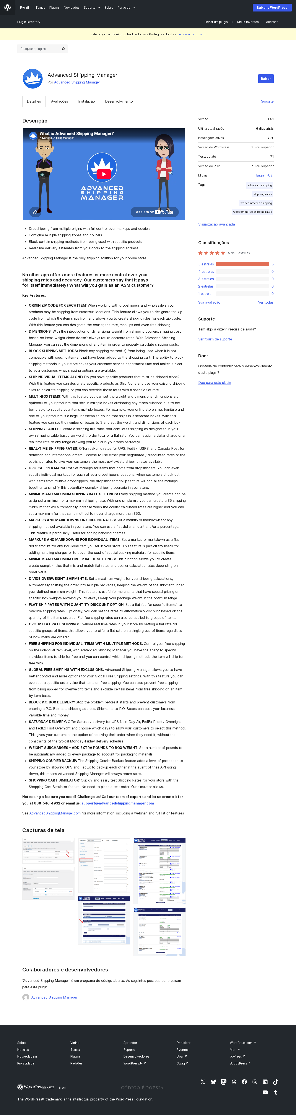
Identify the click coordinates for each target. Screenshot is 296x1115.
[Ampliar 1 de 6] (69, 844)
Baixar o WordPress (272, 7)
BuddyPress (240, 1063)
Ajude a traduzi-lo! (192, 34)
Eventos (183, 1049)
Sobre (21, 1043)
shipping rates (263, 194)
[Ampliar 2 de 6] (69, 873)
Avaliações (59, 101)
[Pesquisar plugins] (63, 48)
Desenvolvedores (136, 1056)
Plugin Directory (28, 22)
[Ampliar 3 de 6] (124, 844)
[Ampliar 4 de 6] (124, 902)
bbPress (238, 1056)
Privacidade (25, 1063)
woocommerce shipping (256, 203)
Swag (183, 1063)
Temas (75, 1049)
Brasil (62, 1087)
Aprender (130, 1043)
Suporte (267, 101)
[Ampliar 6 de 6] (180, 913)
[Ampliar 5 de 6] (180, 844)
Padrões (76, 1063)
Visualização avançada (216, 224)
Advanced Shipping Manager (77, 82)
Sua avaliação (209, 302)
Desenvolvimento (119, 101)
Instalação (86, 101)
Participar (183, 1043)
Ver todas (266, 302)
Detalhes (34, 101)
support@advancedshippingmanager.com (117, 803)
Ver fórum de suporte (215, 339)
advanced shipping (259, 185)
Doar (182, 1056)
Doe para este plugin (214, 382)
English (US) (265, 175)
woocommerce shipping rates (252, 211)
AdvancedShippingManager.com (55, 813)
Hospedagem (27, 1056)
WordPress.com (243, 1043)
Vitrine (75, 1043)
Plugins (75, 1056)
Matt (235, 1049)
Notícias (23, 1049)
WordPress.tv (135, 1063)
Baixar (266, 78)
